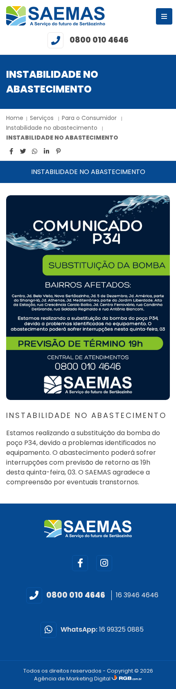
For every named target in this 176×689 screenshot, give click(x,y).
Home (14, 118)
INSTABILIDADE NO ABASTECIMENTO (62, 137)
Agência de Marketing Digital (73, 678)
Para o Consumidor (90, 118)
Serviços (42, 118)
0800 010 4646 (99, 39)
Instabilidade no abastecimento (52, 128)
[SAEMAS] (55, 16)
